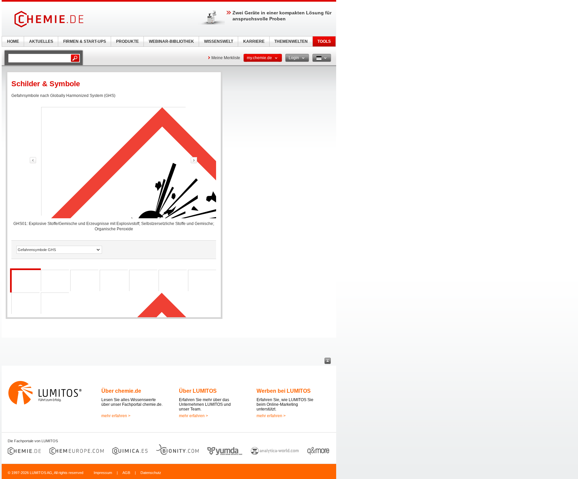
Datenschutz (150, 473)
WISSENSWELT (218, 41)
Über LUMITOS (198, 391)
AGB (126, 473)
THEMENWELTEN (291, 41)
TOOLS (324, 41)
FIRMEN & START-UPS (84, 41)
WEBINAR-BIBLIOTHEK (171, 41)
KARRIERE (254, 41)
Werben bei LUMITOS (284, 391)
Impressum (103, 473)
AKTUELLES (41, 41)
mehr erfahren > (115, 415)
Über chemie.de (121, 391)
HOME (13, 41)
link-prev (33, 160)
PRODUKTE (127, 41)
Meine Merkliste (225, 57)
